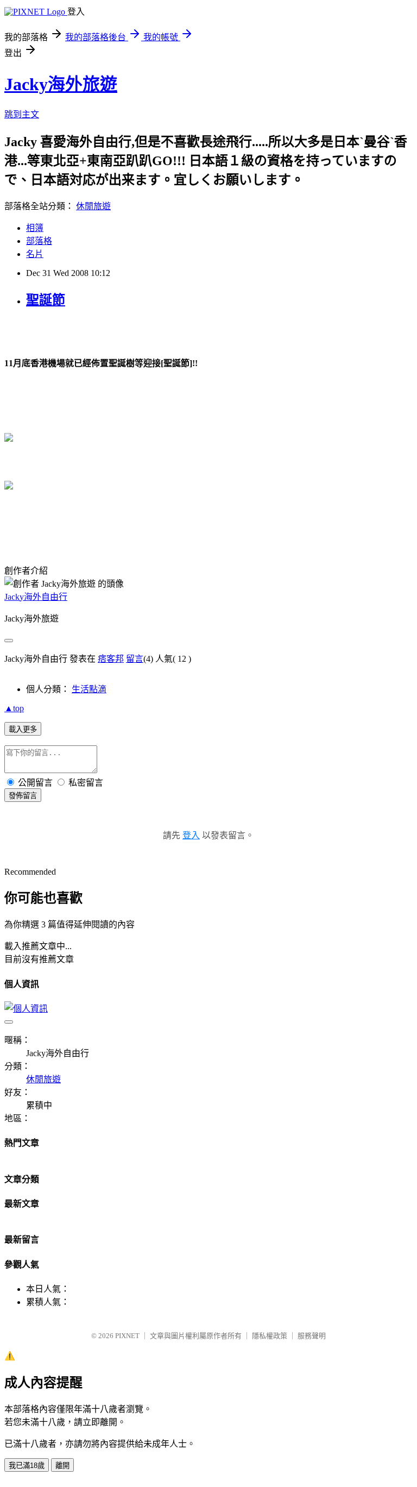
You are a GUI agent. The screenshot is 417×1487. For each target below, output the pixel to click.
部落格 (39, 241)
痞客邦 (111, 658)
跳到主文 (21, 114)
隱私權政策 (269, 1336)
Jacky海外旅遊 (60, 84)
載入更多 (23, 729)
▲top (14, 708)
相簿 (34, 228)
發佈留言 (23, 796)
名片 (34, 254)
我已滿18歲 (27, 1465)
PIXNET (127, 1336)
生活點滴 (89, 689)
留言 (134, 658)
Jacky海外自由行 (35, 596)
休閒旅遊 (93, 206)
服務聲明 (312, 1336)
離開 (62, 1465)
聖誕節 (45, 300)
